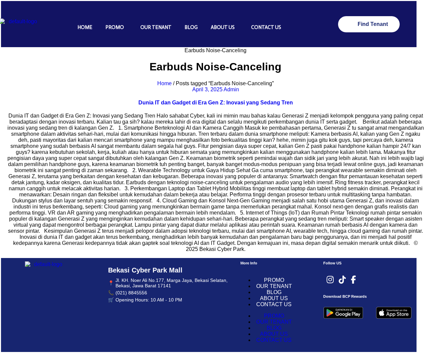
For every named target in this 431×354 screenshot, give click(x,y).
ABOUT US (223, 27)
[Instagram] (330, 280)
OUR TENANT (155, 27)
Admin (231, 89)
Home (164, 83)
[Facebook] (353, 280)
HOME (84, 27)
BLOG (191, 27)
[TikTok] (342, 280)
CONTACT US (266, 27)
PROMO (114, 27)
